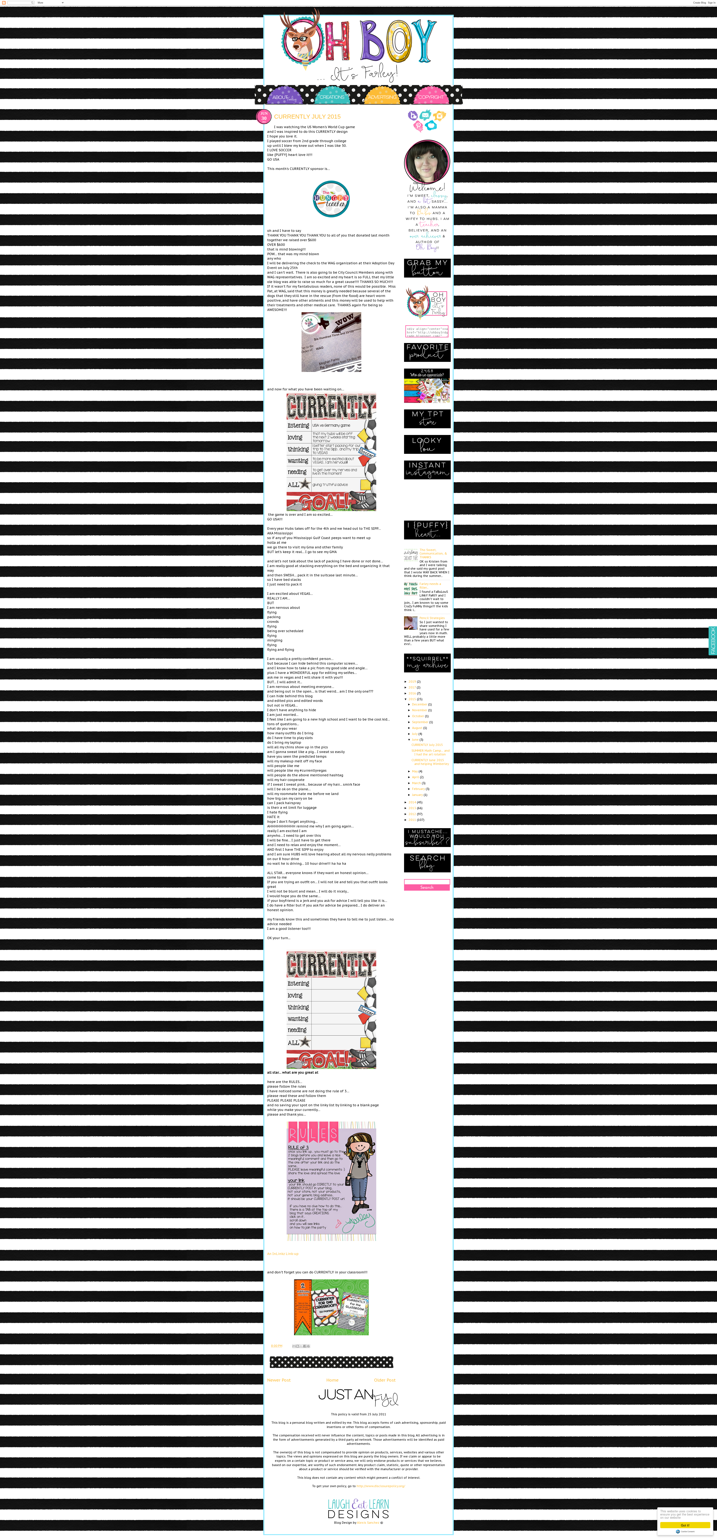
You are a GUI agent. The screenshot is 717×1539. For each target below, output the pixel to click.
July (415, 734)
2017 (413, 687)
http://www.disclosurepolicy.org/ (381, 1486)
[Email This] (294, 1346)
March (417, 783)
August (417, 728)
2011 (413, 820)
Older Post (385, 1380)
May (415, 771)
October (418, 716)
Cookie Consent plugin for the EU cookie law (685, 1531)
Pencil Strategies (432, 618)
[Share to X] (301, 1346)
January (418, 795)
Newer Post (279, 1380)
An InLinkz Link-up (283, 1254)
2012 (413, 814)
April (416, 777)
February (419, 789)
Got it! (685, 1525)
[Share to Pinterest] (308, 1346)
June (416, 739)
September (420, 722)
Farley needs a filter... (430, 585)
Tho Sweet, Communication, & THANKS (433, 553)
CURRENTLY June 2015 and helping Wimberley (430, 761)
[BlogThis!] (297, 1346)
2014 (413, 802)
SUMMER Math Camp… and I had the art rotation (431, 752)
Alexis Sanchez (368, 1522)
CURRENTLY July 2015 (427, 745)
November (420, 710)
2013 (413, 808)
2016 (413, 693)
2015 (413, 699)
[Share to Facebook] (305, 1346)
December (420, 704)
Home (332, 1380)
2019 (413, 681)
